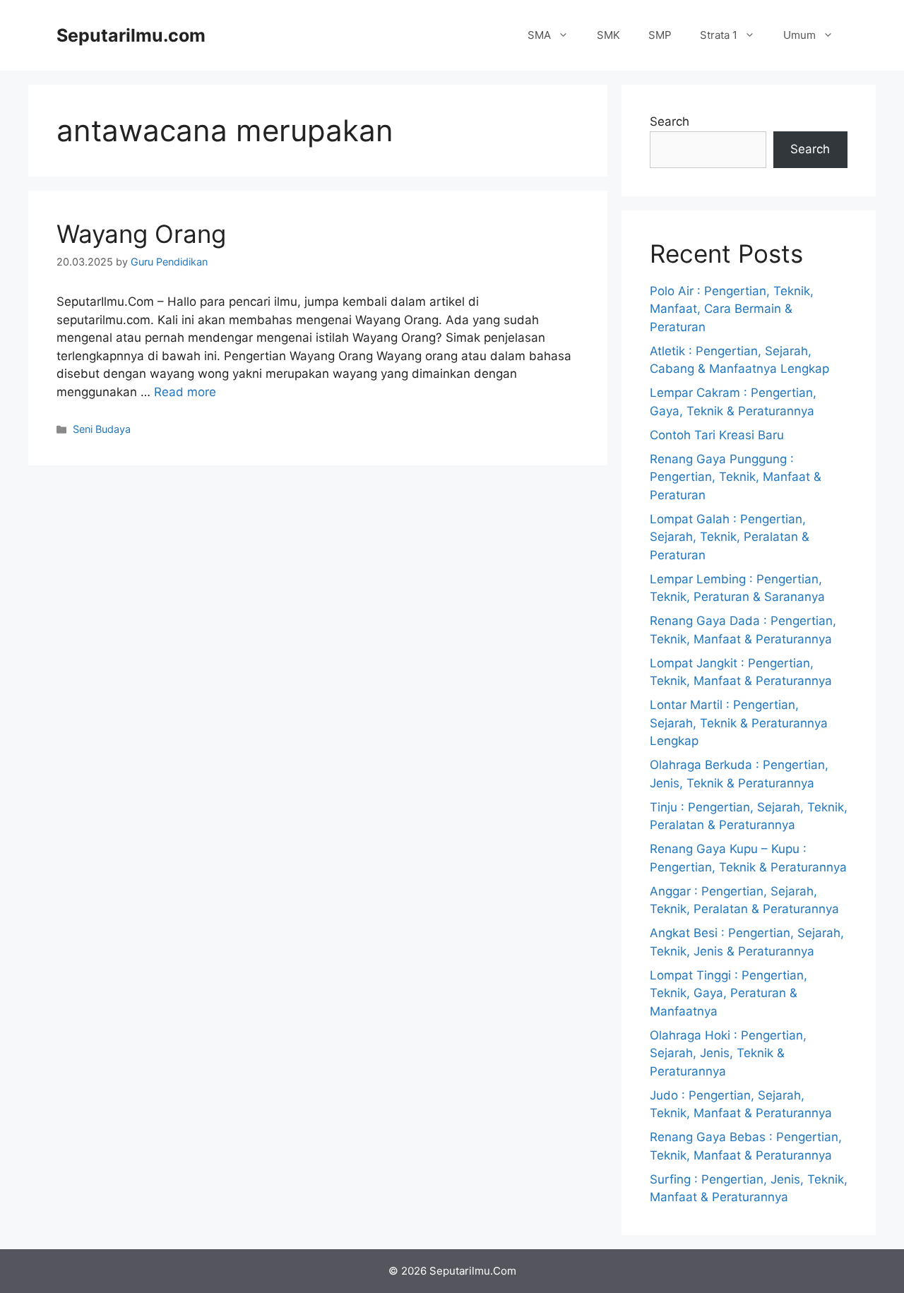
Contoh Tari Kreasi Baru (717, 435)
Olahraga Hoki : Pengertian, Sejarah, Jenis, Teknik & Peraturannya (728, 1053)
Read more (185, 392)
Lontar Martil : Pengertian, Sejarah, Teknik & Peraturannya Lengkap (739, 723)
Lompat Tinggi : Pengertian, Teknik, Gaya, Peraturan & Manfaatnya (728, 993)
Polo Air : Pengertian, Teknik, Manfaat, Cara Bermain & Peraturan (732, 309)
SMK (608, 35)
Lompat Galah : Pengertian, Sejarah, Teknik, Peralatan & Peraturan (729, 537)
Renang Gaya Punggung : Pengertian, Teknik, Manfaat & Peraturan (735, 477)
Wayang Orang (141, 234)
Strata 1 (718, 35)
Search (669, 121)
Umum (799, 35)
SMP (660, 35)
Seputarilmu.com (131, 35)
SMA (539, 35)
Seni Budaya (102, 429)
